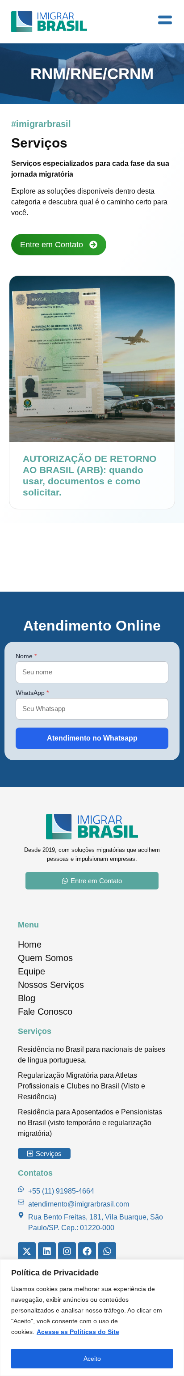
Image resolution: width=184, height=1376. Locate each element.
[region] (92, 1317)
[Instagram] (67, 1251)
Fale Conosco (45, 1011)
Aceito (92, 1358)
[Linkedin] (47, 1251)
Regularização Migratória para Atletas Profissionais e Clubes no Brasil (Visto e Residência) (81, 1086)
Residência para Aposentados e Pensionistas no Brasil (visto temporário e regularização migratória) (90, 1122)
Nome (26, 656)
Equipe (31, 971)
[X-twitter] (27, 1251)
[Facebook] (87, 1251)
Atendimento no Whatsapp (92, 738)
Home (30, 944)
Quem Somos (45, 958)
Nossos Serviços (51, 985)
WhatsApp (32, 693)
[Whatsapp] (107, 1251)
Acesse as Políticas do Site (78, 1331)
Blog (26, 998)
